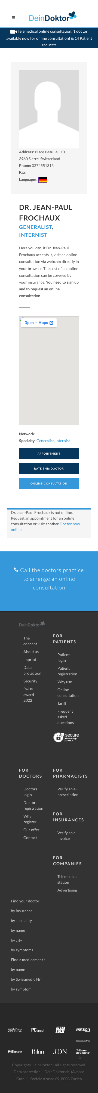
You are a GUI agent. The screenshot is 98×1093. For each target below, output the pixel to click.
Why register (29, 819)
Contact (30, 837)
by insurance (21, 910)
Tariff (61, 703)
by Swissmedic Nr (26, 979)
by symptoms (22, 950)
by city (16, 940)
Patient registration (67, 671)
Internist (33, 235)
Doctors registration (33, 805)
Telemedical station (67, 879)
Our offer (31, 829)
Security (30, 681)
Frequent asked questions (65, 717)
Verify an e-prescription (67, 792)
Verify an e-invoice (67, 835)
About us (31, 651)
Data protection (32, 670)
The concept (30, 641)
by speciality (21, 920)
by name (18, 930)
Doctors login (30, 792)
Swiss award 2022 (28, 695)
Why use (64, 681)
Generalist (35, 227)
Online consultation (68, 692)
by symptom (21, 989)
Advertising (67, 890)
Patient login (63, 657)
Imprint (29, 659)
